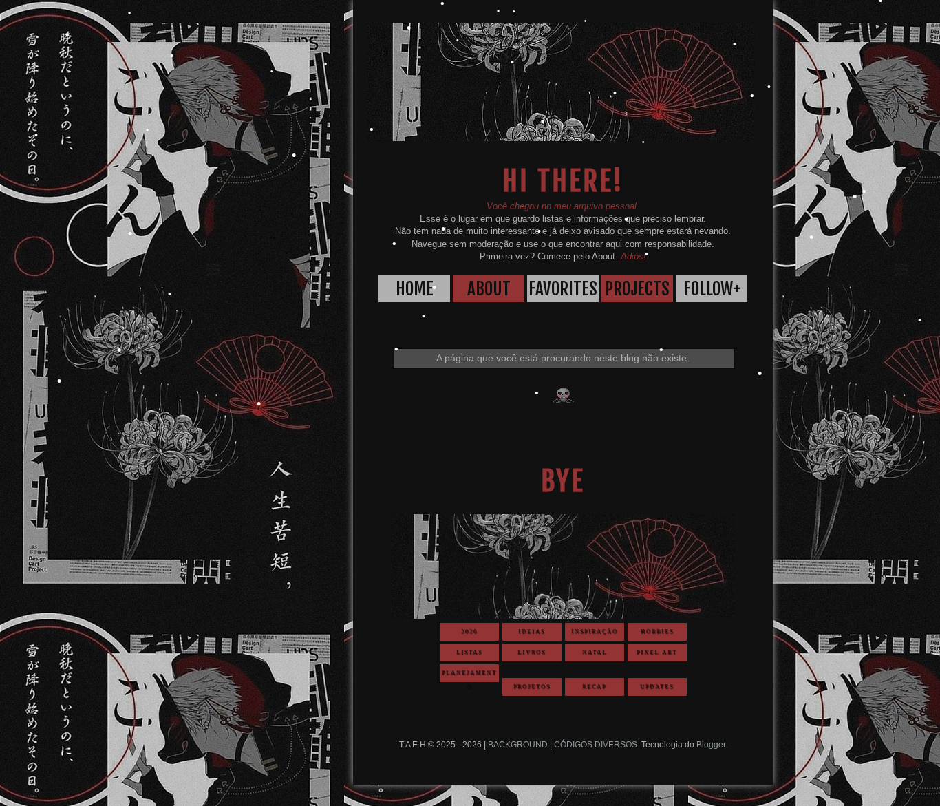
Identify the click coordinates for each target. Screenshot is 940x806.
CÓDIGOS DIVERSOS (595, 745)
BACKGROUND (518, 745)
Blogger (710, 745)
